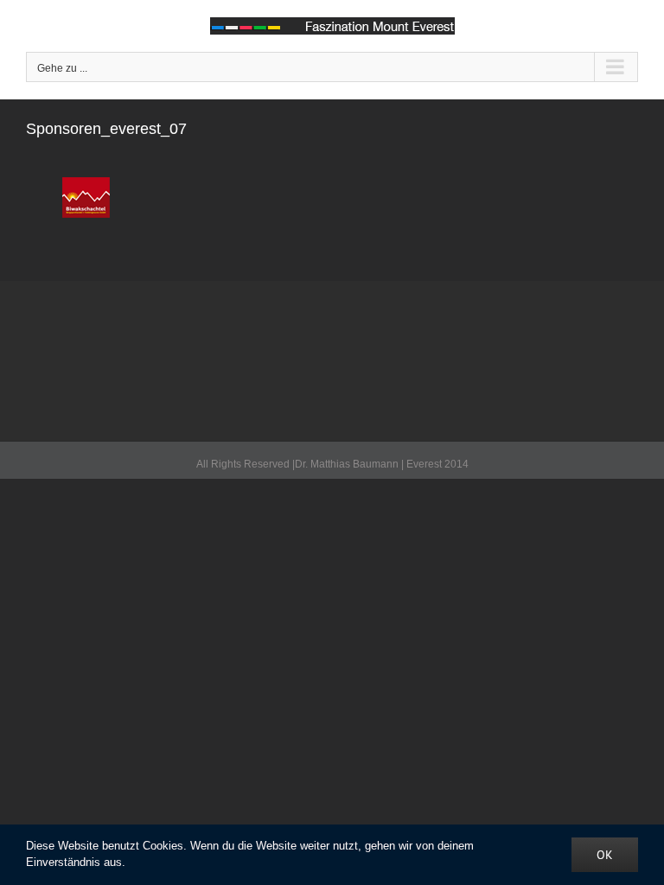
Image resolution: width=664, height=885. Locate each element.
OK (605, 855)
